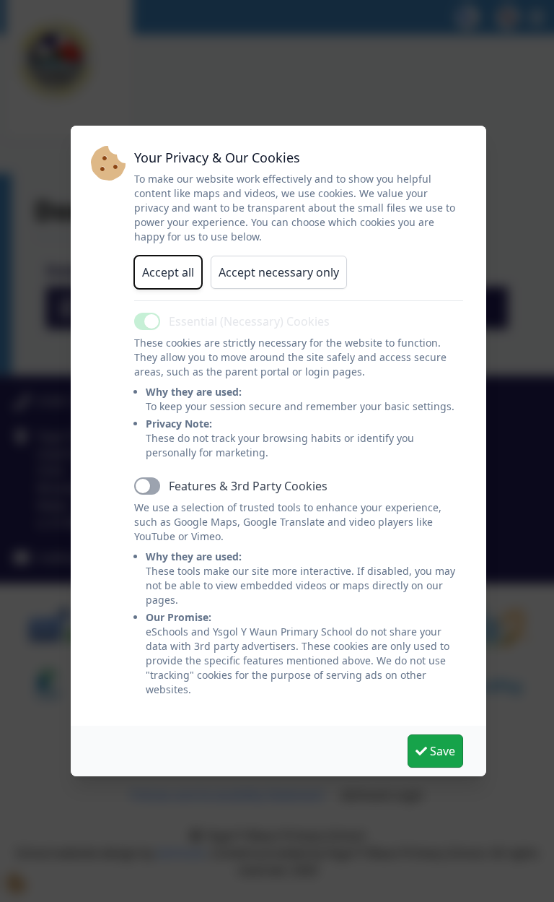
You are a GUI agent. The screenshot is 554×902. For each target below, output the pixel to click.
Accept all (168, 272)
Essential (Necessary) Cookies (249, 321)
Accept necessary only (279, 272)
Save (441, 751)
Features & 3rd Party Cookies (248, 486)
